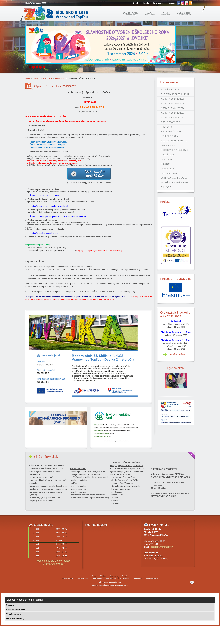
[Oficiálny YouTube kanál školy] (187, 4)
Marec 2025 (60, 78)
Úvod (27, 78)
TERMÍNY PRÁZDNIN (178, 355)
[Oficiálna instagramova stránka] (183, 4)
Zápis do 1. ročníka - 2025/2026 (55, 86)
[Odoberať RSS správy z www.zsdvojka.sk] (190, 4)
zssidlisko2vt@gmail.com (162, 547)
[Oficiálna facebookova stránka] (179, 4)
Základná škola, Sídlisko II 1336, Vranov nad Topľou (110, 585)
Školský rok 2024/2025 (42, 78)
